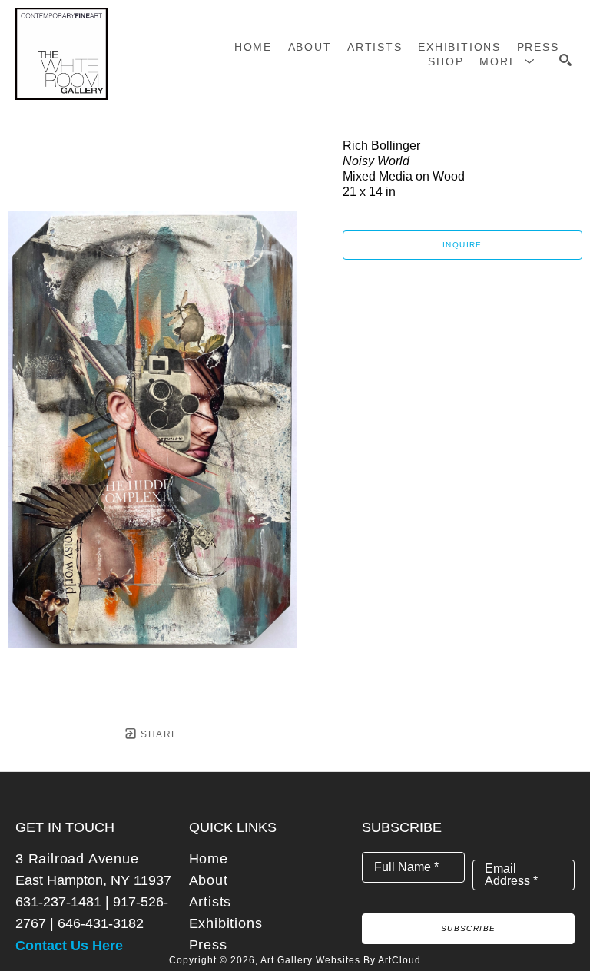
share (158, 734)
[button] (507, 61)
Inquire (462, 244)
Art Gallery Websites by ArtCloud (340, 960)
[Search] (565, 60)
